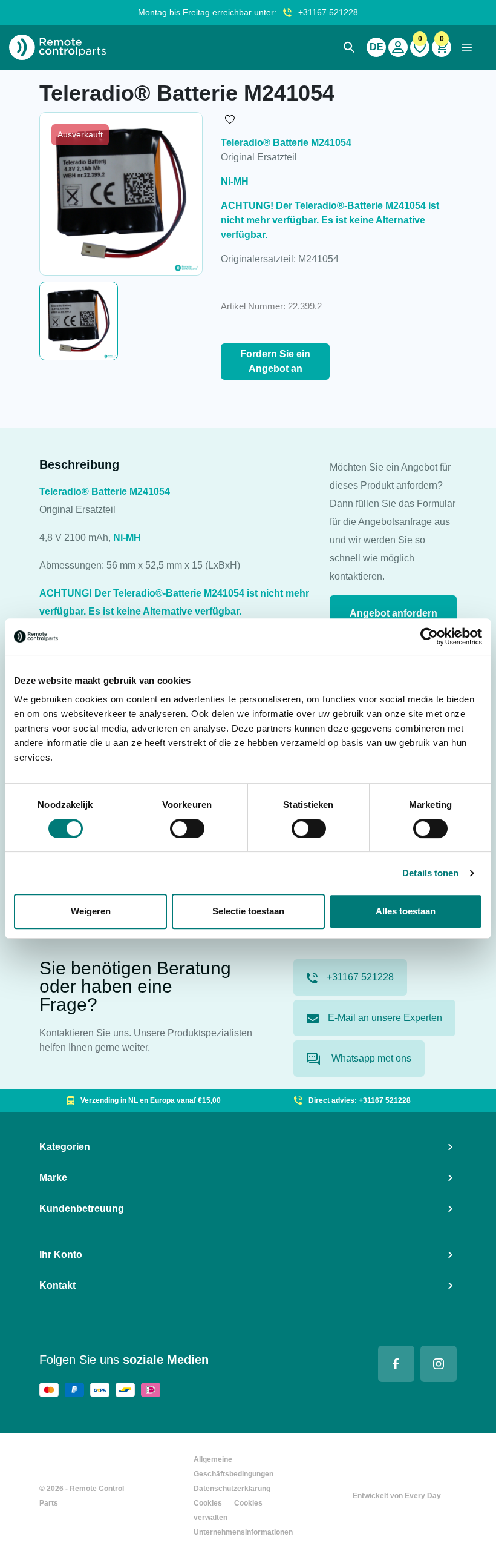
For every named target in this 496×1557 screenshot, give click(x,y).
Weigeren (91, 911)
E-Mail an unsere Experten (385, 1018)
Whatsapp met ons (370, 1058)
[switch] (187, 828)
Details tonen (430, 873)
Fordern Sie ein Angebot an (275, 361)
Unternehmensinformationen (243, 1532)
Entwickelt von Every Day (397, 1496)
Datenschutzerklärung (232, 1488)
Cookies (208, 1503)
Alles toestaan (406, 911)
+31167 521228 (328, 12)
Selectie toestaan (248, 911)
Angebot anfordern (393, 613)
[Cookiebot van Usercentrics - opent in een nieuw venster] (429, 636)
